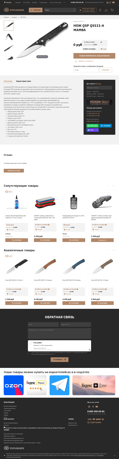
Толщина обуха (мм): (14, 116)
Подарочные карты (10, 408)
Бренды (34, 2)
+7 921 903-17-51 (93, 113)
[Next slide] (9, 57)
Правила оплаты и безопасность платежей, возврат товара (22, 443)
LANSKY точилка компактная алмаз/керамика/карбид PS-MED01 (101, 217)
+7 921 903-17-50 (93, 116)
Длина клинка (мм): (14, 114)
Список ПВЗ (7, 410)
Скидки (6, 413)
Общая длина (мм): (14, 111)
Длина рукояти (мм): (14, 123)
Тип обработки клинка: (15, 120)
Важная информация (10, 406)
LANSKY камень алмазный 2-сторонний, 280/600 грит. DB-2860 (44, 217)
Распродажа (43, 2)
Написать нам (72, 423)
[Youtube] (113, 2)
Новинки (18, 2)
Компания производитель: (16, 134)
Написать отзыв (14, 171)
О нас (5, 417)
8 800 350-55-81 (93, 121)
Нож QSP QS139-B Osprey (71, 280)
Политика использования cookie (13, 440)
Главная (6, 17)
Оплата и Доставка (55, 2)
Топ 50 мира (26, 2)
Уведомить (102, 240)
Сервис (6, 415)
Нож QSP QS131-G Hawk (99, 280)
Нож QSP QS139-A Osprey (43, 280)
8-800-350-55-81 (77, 2)
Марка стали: (12, 118)
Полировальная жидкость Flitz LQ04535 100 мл (73, 216)
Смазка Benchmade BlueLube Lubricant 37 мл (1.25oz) (15, 216)
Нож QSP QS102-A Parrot (14, 280)
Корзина (6, 425)
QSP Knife (23, 17)
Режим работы (72, 425)
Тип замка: (11, 127)
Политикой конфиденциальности (85, 455)
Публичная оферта (9, 436)
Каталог (37, 10)
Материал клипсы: (13, 132)
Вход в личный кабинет (11, 423)
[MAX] (107, 2)
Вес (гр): (10, 129)
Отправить (106, 70)
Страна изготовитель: (15, 136)
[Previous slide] (18, 40)
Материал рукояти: (14, 125)
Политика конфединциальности (14, 438)
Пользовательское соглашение (13, 434)
